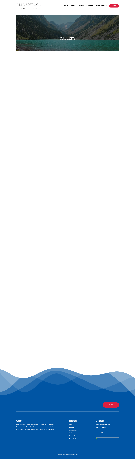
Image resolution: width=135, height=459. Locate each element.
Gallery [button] (71, 433)
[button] (111, 405)
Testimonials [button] (73, 430)
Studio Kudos (75, 454)
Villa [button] (70, 424)
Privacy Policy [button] (73, 436)
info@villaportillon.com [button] (103, 424)
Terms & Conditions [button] (75, 439)
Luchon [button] (71, 427)
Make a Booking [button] (101, 427)
